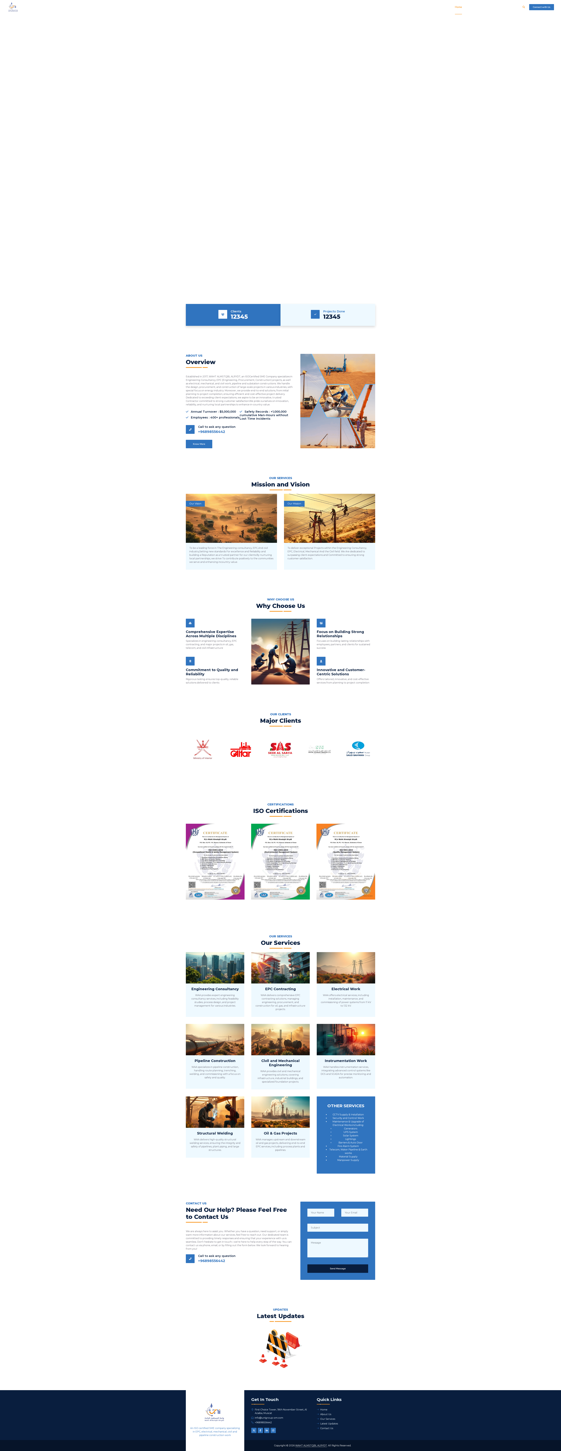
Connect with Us (541, 7)
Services (484, 7)
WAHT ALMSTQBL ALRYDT (311, 1445)
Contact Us (321, 177)
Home (458, 7)
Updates (498, 7)
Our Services (327, 1419)
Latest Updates (329, 1423)
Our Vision (195, 503)
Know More (240, 177)
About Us (325, 1414)
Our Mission (294, 503)
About (469, 7)
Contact (513, 7)
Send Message (338, 1268)
